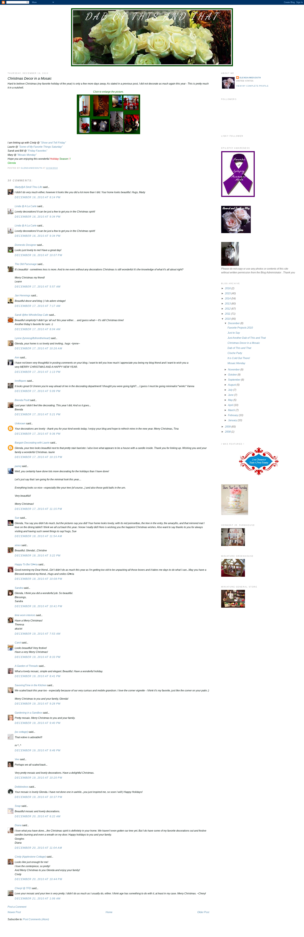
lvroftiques (20, 380)
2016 (228, 288)
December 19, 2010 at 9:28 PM (37, 703)
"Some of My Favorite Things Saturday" (41, 146)
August (232, 384)
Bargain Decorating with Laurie (32, 442)
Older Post (203, 912)
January (233, 420)
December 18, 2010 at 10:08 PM (38, 579)
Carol (18, 642)
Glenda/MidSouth (250, 78)
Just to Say (234, 332)
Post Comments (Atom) (36, 919)
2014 (228, 298)
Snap (18, 806)
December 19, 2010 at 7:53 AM (37, 633)
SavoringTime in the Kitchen (31, 685)
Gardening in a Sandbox (28, 712)
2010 (228, 318)
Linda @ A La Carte (26, 206)
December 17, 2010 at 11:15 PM (38, 509)
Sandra (19, 588)
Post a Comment (17, 906)
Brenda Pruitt (22, 400)
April (231, 405)
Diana (18, 825)
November (234, 369)
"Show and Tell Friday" (53, 142)
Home (109, 912)
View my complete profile (252, 86)
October (233, 374)
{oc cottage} (21, 732)
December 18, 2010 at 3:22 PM (37, 555)
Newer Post (14, 912)
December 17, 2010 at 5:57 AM (37, 286)
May (230, 400)
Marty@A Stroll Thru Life (28, 187)
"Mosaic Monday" (27, 154)
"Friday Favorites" (37, 150)
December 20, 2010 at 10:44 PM (38, 879)
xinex (18, 545)
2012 (228, 308)
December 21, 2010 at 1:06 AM (37, 898)
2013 (228, 303)
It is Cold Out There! (239, 358)
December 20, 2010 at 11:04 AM (38, 847)
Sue (17, 517)
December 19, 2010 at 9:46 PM (37, 750)
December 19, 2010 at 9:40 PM (37, 723)
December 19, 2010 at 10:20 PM (38, 777)
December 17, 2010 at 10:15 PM (38, 457)
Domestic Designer (25, 245)
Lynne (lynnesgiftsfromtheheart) (32, 338)
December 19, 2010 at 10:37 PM (38, 797)
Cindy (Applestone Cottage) (30, 856)
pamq (18, 466)
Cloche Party (235, 353)
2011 (228, 313)
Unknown (20, 423)
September (234, 379)
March (232, 410)
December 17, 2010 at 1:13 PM (37, 372)
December (234, 323)
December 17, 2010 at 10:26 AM (38, 348)
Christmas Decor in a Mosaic (244, 343)
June (231, 395)
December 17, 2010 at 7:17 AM (37, 306)
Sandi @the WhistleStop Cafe (31, 314)
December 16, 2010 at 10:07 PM (38, 255)
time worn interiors (25, 615)
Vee (17, 759)
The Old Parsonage (26, 264)
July (230, 390)
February (233, 415)
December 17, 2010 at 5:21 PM (37, 414)
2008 (228, 431)
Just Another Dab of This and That (247, 337)
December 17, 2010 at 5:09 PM (37, 391)
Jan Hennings (22, 295)
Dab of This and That (152, 16)
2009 (228, 426)
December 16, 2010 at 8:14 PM (37, 197)
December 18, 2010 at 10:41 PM (38, 606)
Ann (17, 357)
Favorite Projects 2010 (240, 327)
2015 (228, 293)
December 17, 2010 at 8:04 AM (37, 329)
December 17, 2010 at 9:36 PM (37, 433)
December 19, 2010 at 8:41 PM (37, 676)
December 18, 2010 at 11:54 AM (38, 536)
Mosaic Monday (236, 363)
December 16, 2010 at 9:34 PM (37, 216)
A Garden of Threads (26, 666)
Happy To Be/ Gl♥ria (26, 564)
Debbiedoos (21, 786)
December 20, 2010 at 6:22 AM (37, 816)
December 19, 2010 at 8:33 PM (37, 657)
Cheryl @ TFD (23, 888)
